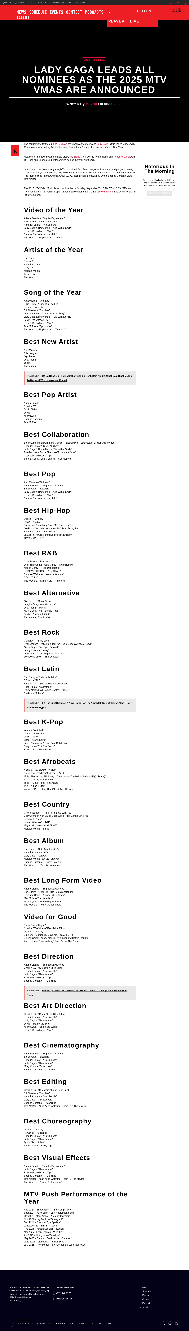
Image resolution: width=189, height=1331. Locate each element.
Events (56, 12)
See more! (14, 1300)
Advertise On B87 (63, 2)
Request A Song (25, 2)
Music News (99, 60)
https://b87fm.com (65, 1287)
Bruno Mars (80, 156)
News (21, 12)
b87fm (91, 104)
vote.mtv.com (106, 191)
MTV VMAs (61, 144)
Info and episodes (159, 193)
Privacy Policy (64, 1324)
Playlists (44, 2)
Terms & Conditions (90, 1324)
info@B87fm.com (64, 1299)
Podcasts (94, 12)
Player (116, 21)
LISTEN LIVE (140, 16)
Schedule (38, 12)
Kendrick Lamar (122, 156)
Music (87, 60)
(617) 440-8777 (63, 1293)
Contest (74, 12)
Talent (23, 17)
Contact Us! (84, 2)
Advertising (44, 1324)
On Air (7, 2)
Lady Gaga (102, 144)
